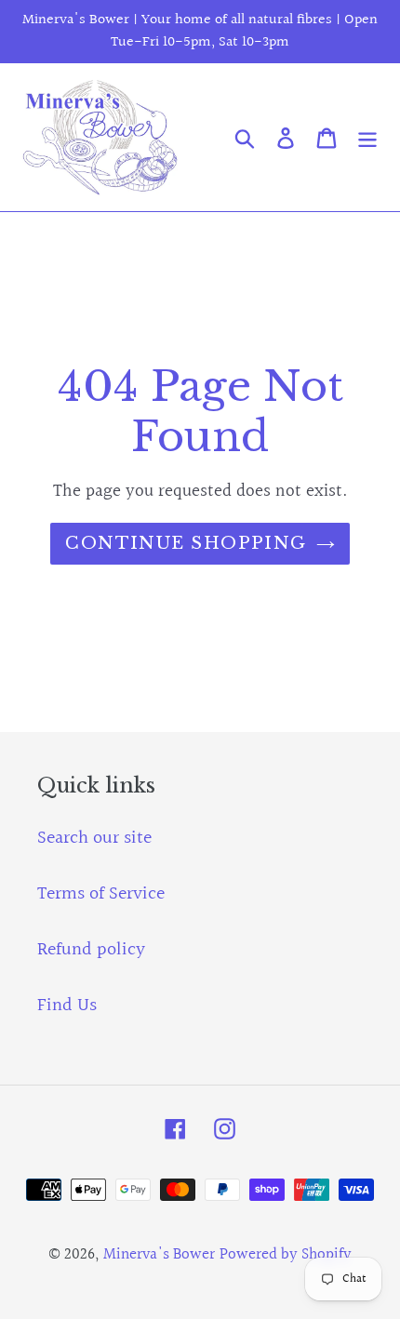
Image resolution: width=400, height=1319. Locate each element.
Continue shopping (185, 543)
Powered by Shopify (286, 1254)
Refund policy (91, 950)
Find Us (67, 1005)
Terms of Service (101, 894)
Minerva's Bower (159, 1254)
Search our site (94, 838)
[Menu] (367, 137)
